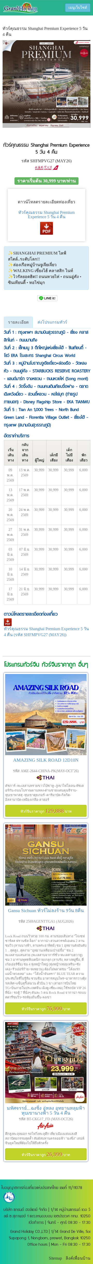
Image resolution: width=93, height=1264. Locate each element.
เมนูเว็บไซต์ (77, 8)
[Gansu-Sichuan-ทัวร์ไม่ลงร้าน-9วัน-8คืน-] (46, 865)
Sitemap (55, 1258)
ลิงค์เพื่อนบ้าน (78, 1258)
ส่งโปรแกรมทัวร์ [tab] (52, 322)
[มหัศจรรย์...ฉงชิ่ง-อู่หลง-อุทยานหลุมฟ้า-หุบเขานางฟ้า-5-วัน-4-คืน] (46, 1062)
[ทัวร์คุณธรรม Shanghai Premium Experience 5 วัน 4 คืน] (47, 298)
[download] (46, 227)
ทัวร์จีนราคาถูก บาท (46, 810)
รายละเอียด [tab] (18, 322)
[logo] (20, 7)
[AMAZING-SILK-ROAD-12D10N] (46, 714)
